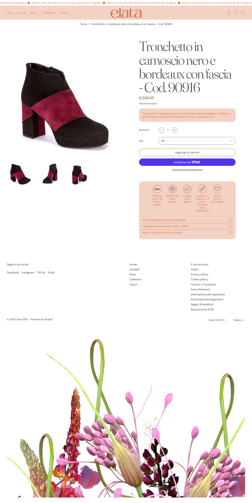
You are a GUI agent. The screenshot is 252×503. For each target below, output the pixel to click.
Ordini (195, 269)
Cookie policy (199, 279)
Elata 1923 (22, 319)
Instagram (28, 272)
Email (51, 272)
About (133, 284)
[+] (175, 130)
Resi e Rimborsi (200, 289)
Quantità (144, 129)
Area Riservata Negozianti (207, 299)
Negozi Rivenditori (202, 304)
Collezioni (135, 279)
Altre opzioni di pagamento (187, 169)
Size (141, 140)
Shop (132, 274)
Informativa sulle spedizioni (208, 294)
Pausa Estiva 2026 (202, 309)
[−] (161, 130)
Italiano (238, 320)
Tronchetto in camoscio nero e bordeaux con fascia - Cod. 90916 (131, 24)
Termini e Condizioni (203, 284)
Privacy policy (199, 274)
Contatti (21, 12)
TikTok (41, 272)
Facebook (13, 272)
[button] (235, 12)
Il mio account (199, 264)
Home (10, 12)
